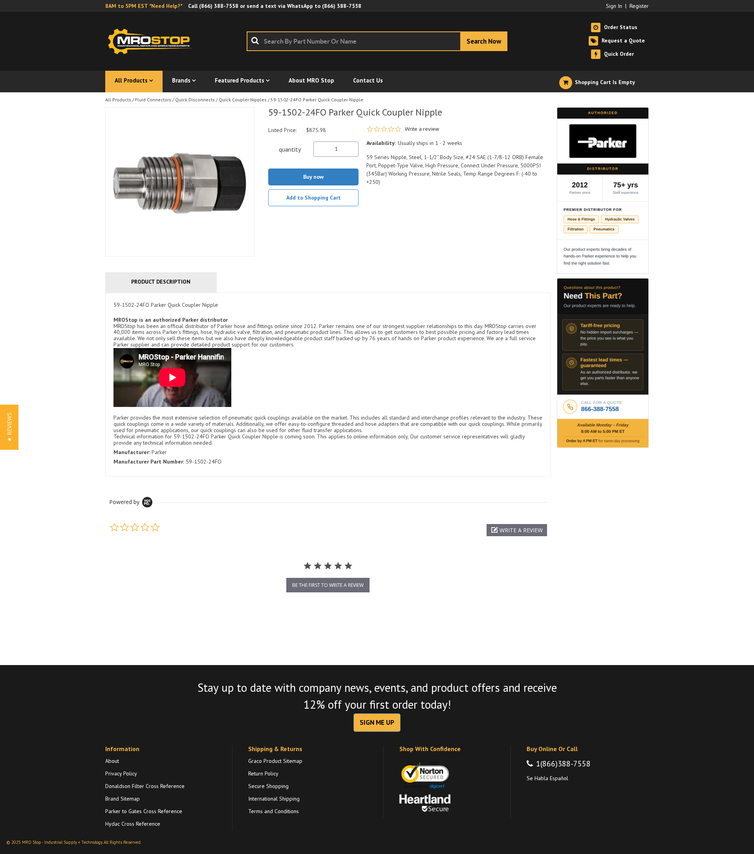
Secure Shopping (268, 786)
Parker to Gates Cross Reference (143, 811)
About (112, 760)
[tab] (328, 384)
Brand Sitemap (122, 798)
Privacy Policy (121, 773)
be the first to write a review (328, 585)
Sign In (614, 6)
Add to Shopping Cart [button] (313, 197)
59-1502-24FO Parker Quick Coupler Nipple (317, 100)
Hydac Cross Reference (132, 823)
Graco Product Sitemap (275, 760)
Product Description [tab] (160, 281)
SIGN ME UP (377, 722)
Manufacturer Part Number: (148, 461)
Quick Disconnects (195, 100)
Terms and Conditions (273, 811)
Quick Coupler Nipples (243, 100)
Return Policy (263, 773)
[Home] (152, 41)
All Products (118, 100)
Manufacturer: (131, 452)
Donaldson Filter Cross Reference (145, 786)
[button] (517, 530)
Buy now (313, 176)
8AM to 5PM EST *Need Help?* (143, 6)
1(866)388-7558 (563, 764)
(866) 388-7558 (218, 6)
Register (639, 6)
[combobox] (377, 41)
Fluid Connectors (153, 100)
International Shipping (274, 798)
